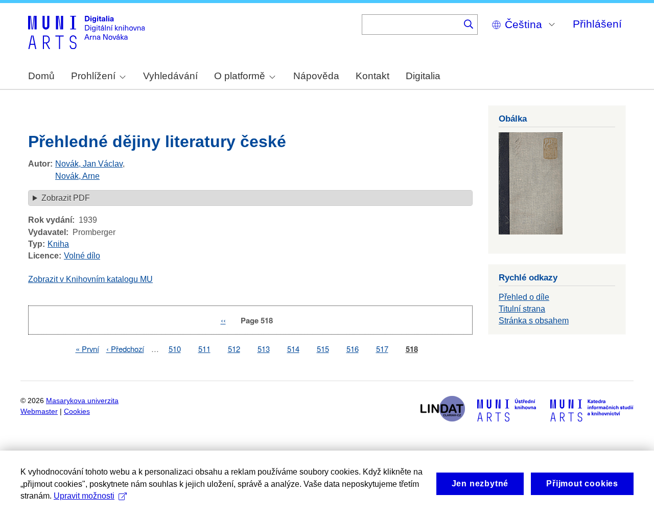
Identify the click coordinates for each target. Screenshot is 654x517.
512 (234, 348)
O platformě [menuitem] (239, 76)
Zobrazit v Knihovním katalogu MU (90, 279)
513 (264, 348)
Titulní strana (522, 308)
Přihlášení (597, 24)
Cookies (77, 411)
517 (382, 348)
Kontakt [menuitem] (372, 76)
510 (175, 348)
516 (352, 348)
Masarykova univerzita (82, 401)
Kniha (58, 244)
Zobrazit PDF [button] (65, 198)
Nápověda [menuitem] (316, 76)
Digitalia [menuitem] (423, 76)
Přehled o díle (524, 297)
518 (412, 349)
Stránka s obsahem (534, 320)
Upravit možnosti (84, 495)
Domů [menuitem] (41, 76)
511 (204, 348)
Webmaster (39, 411)
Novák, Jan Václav (89, 163)
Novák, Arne (77, 176)
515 (323, 348)
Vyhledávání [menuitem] (170, 76)
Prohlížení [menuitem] (93, 76)
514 (293, 348)
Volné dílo (82, 255)
